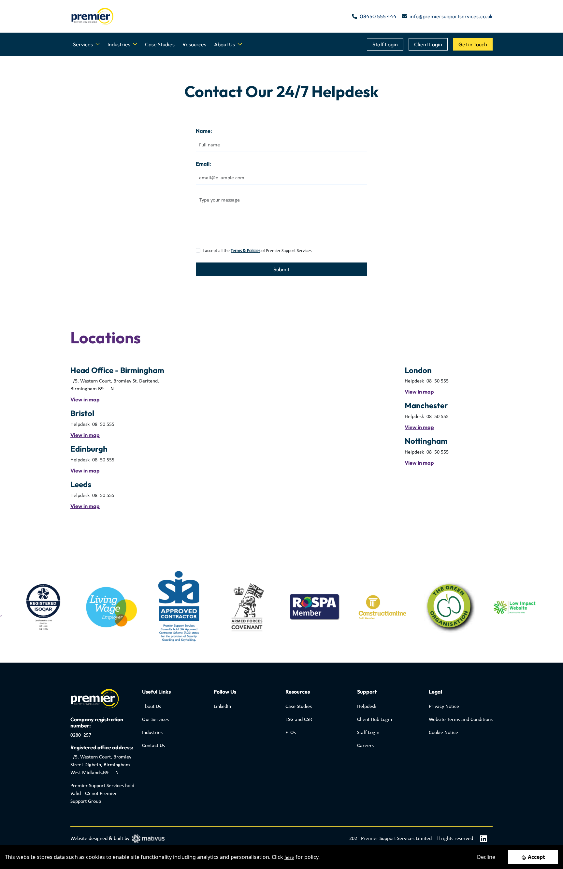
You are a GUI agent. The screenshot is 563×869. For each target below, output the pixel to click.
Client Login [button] (428, 44)
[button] (86, 44)
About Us (151, 706)
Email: (203, 163)
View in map (85, 399)
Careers (365, 745)
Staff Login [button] (385, 44)
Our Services (155, 719)
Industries (152, 732)
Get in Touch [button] (472, 44)
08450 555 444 (378, 16)
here (289, 857)
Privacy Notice (444, 706)
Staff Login (368, 732)
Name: (204, 130)
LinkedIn (222, 706)
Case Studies (160, 44)
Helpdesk (366, 706)
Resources (194, 44)
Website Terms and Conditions (461, 719)
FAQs (290, 732)
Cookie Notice (443, 732)
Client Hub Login (374, 719)
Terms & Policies (245, 250)
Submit (281, 269)
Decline (486, 857)
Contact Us (153, 745)
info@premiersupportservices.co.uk (451, 16)
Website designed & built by (99, 838)
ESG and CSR (298, 719)
